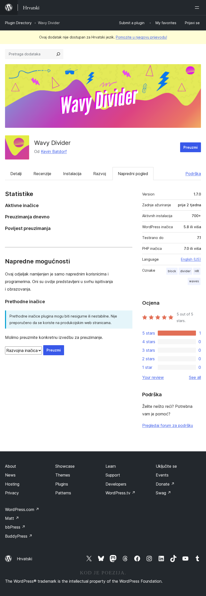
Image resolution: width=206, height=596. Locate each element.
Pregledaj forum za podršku (167, 425)
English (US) (191, 259)
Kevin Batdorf (54, 151)
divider (185, 271)
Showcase (65, 466)
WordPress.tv (120, 492)
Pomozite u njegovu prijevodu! (141, 37)
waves (194, 281)
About (10, 466)
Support (113, 475)
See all (195, 377)
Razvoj (99, 173)
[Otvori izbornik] (198, 7)
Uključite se (166, 466)
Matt (12, 518)
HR (197, 271)
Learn (111, 466)
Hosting (12, 484)
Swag (163, 492)
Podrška (193, 173)
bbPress (15, 527)
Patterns (63, 492)
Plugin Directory (18, 23)
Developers (116, 484)
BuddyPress (18, 536)
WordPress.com (22, 509)
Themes (62, 475)
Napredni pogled (133, 173)
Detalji (16, 173)
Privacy (12, 492)
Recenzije (42, 173)
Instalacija (72, 173)
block (172, 271)
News (10, 475)
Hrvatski (24, 558)
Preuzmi (190, 147)
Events (162, 475)
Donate (165, 484)
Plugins (61, 484)
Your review (153, 377)
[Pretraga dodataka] (58, 54)
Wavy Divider (52, 142)
